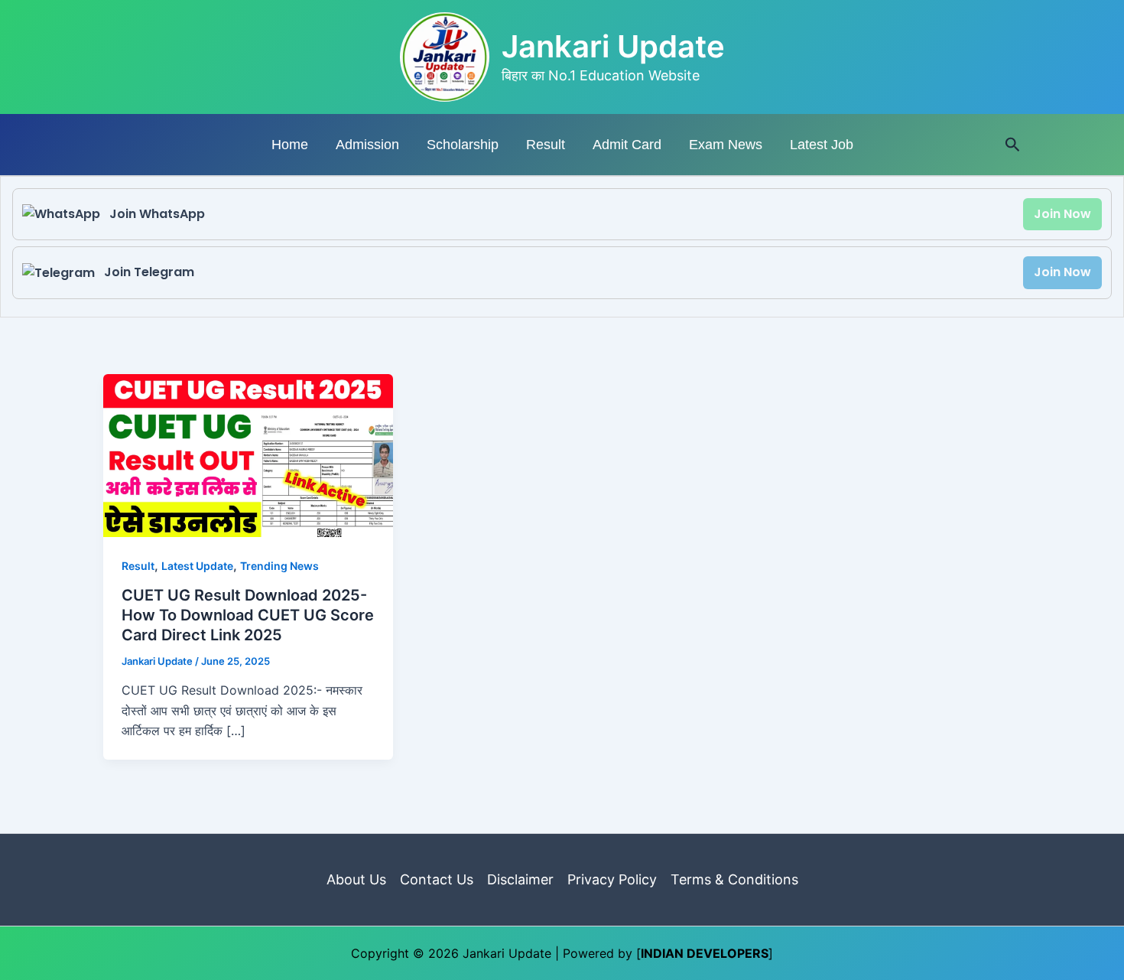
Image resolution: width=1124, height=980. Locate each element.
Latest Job (821, 144)
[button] (1013, 145)
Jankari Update (613, 46)
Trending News (279, 565)
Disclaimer (520, 879)
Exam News (725, 144)
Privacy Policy (612, 879)
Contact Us (436, 879)
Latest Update (197, 565)
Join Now (1062, 214)
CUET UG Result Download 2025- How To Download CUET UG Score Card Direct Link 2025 (248, 615)
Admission (367, 144)
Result (545, 144)
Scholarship (463, 144)
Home (289, 144)
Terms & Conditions (734, 879)
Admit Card (627, 144)
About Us (356, 879)
